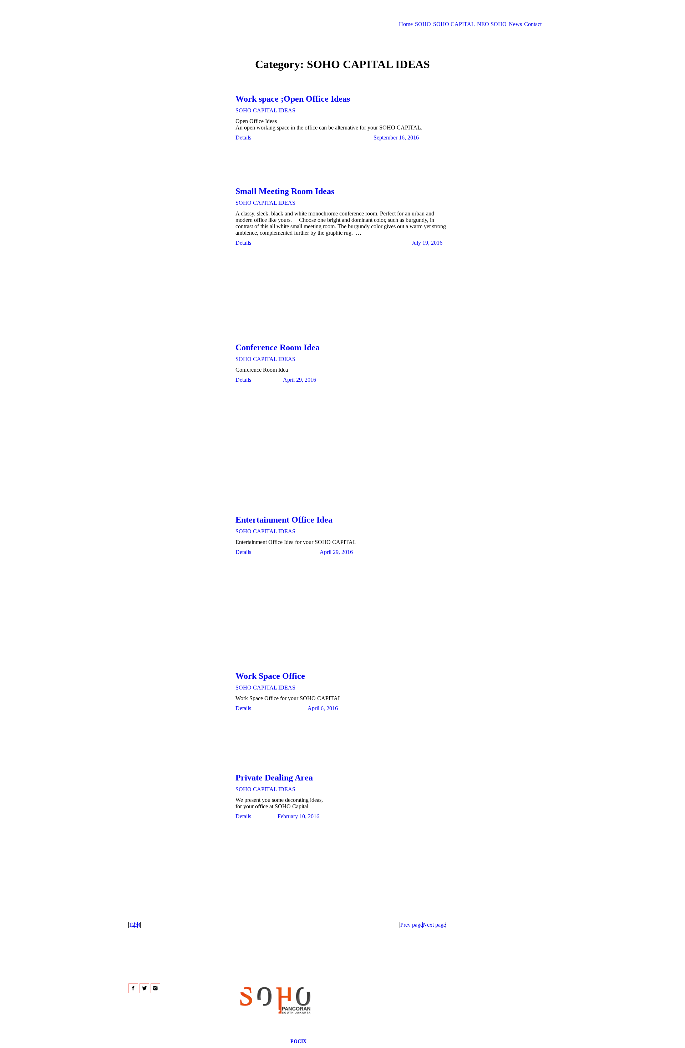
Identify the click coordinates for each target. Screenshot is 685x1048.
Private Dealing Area (274, 777)
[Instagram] (155, 988)
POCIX (298, 1041)
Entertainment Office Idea (284, 519)
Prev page (411, 925)
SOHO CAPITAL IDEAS (265, 110)
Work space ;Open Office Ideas (292, 98)
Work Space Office (270, 676)
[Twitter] (144, 988)
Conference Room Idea (277, 347)
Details (243, 137)
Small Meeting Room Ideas (284, 191)
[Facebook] (133, 988)
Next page (434, 925)
